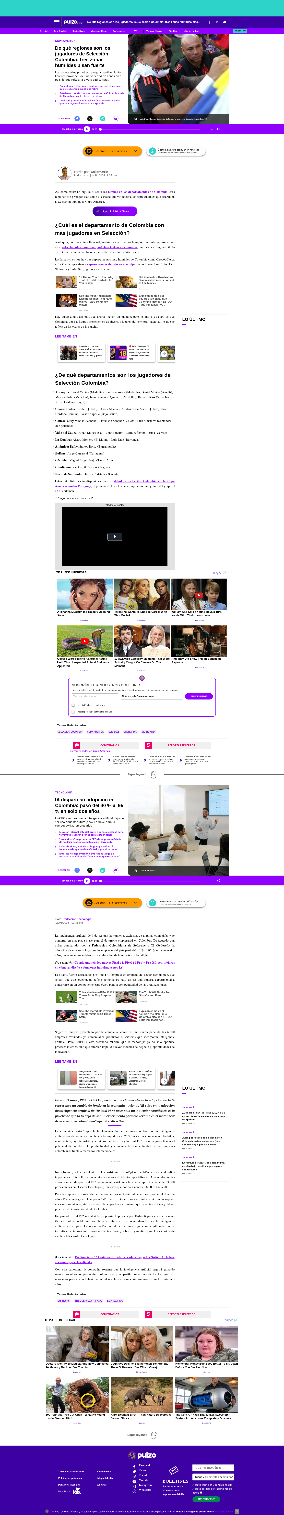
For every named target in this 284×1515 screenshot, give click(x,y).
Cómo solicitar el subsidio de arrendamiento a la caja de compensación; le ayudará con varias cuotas (162, 760)
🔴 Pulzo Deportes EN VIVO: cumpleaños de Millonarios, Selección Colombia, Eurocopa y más (139, 352)
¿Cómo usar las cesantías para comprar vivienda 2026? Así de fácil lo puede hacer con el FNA (125, 760)
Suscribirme (206, 1499)
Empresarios (115, 1301)
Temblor (173, 31)
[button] (56, 22)
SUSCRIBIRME (199, 696)
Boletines (239, 30)
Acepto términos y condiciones (91, 705)
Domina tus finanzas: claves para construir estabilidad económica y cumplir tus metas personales (90, 760)
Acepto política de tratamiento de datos (95, 712)
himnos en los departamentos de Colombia (137, 191)
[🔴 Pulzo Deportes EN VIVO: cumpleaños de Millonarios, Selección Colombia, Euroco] (118, 353)
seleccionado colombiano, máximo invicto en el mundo (99, 247)
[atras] (164, 353)
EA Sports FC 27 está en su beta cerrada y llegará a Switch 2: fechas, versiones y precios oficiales (140, 1077)
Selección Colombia (70, 732)
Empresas (64, 1301)
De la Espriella (60, 31)
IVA (135, 31)
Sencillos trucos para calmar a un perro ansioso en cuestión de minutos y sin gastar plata (198, 760)
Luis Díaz (113, 732)
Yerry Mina (148, 732)
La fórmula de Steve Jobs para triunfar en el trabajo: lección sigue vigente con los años (203, 1166)
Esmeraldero (119, 31)
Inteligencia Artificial (88, 1301)
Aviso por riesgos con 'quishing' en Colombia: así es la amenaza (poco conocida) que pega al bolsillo (202, 1141)
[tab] (106, 745)
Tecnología (64, 792)
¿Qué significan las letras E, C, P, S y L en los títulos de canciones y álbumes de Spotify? (203, 1116)
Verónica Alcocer (154, 31)
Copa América (65, 40)
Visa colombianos (99, 31)
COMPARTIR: (64, 119)
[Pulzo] (73, 22)
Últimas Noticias (191, 31)
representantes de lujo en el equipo (111, 264)
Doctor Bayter (79, 31)
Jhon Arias (130, 732)
